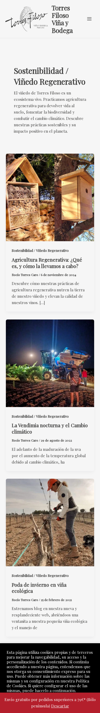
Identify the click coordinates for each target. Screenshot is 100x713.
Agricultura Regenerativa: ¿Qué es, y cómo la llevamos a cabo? (47, 262)
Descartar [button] (60, 705)
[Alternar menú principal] (89, 19)
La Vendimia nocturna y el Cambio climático (50, 428)
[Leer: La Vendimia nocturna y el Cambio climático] (50, 362)
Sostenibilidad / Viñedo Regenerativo (40, 250)
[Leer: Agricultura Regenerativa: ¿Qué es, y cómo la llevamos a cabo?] (50, 197)
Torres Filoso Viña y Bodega (62, 18)
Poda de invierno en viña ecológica (39, 587)
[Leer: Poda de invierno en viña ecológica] (50, 522)
